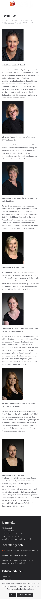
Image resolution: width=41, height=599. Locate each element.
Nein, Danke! (25, 594)
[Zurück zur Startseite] (21, 4)
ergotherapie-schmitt (12, 24)
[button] (3, 4)
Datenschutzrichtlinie (15, 589)
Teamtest (10, 15)
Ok (12, 594)
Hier (3, 550)
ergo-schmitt (23, 20)
